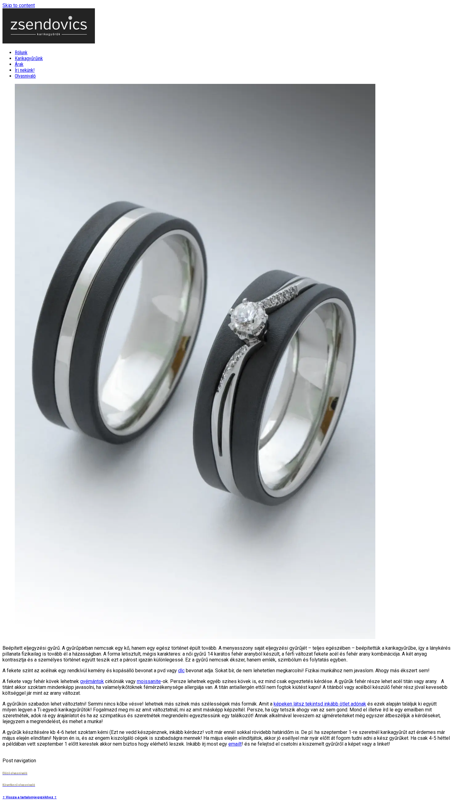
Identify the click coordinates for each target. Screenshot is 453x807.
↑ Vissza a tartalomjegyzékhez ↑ (29, 797)
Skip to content (18, 5)
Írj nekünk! (25, 70)
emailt (235, 744)
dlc (181, 670)
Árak (19, 64)
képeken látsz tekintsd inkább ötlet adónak (320, 704)
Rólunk (21, 53)
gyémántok (92, 681)
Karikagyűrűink (29, 58)
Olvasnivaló (25, 76)
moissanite (149, 681)
